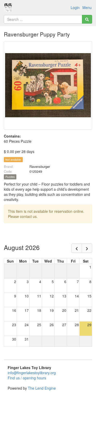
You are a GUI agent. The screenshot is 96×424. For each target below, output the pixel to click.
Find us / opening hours (27, 377)
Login (75, 7)
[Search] (87, 19)
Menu (87, 7)
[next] (87, 248)
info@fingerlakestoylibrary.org (32, 372)
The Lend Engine (42, 388)
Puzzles (10, 177)
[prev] (76, 248)
